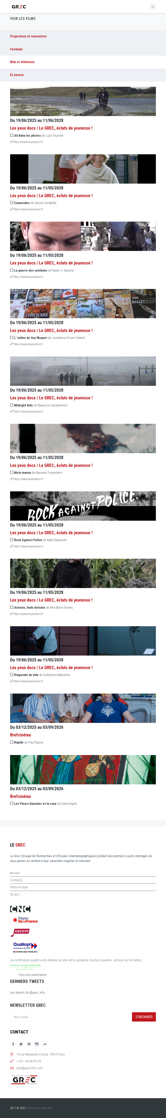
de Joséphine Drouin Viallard (49, 338)
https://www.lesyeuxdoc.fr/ (28, 142)
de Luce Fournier (39, 136)
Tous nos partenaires (32, 975)
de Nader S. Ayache (44, 270)
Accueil (15, 873)
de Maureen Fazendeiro (38, 473)
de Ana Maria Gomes (43, 607)
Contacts (16, 880)
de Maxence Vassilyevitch (40, 405)
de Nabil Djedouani (40, 540)
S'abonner (143, 1017)
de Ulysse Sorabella (35, 203)
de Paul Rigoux (28, 742)
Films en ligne (19, 887)
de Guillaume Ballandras (42, 675)
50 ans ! (15, 894)
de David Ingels (45, 804)
